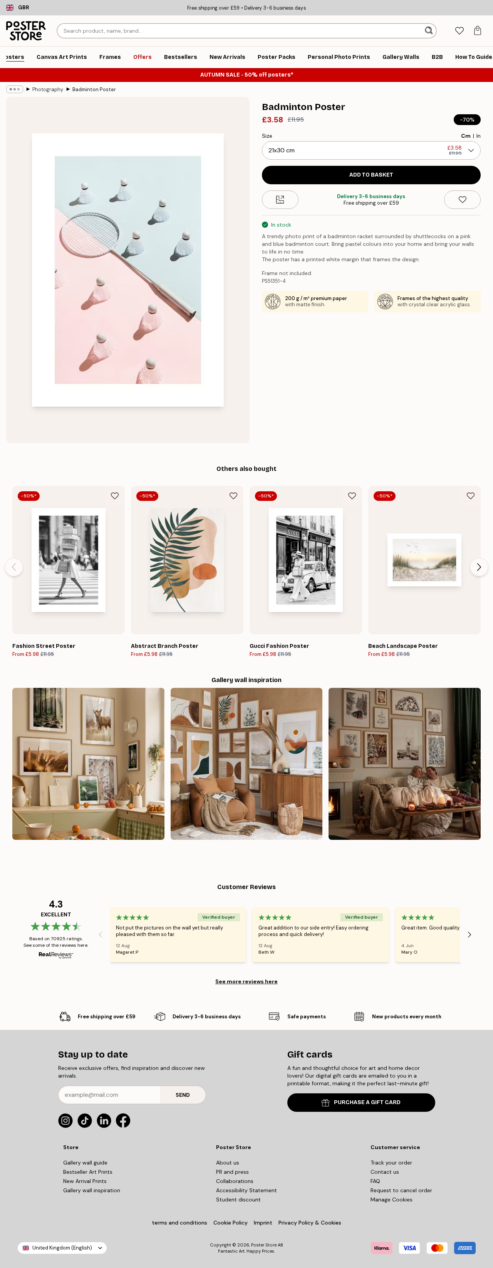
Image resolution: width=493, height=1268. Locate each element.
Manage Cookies (392, 1199)
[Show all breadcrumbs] (14, 89)
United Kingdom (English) (62, 1248)
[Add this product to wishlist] (462, 199)
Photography (47, 89)
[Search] (430, 30)
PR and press (232, 1171)
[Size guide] (280, 199)
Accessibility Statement (246, 1190)
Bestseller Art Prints (87, 1171)
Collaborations (234, 1181)
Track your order (391, 1162)
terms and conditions (179, 1222)
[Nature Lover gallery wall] (88, 764)
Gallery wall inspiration (91, 1190)
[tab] (459, 31)
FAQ (375, 1181)
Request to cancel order (401, 1190)
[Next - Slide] (479, 567)
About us (227, 1162)
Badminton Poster (94, 89)
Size (267, 135)
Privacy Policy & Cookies (309, 1222)
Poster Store (264, 1245)
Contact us (385, 1171)
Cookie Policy (230, 1222)
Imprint (263, 1222)
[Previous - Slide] (14, 567)
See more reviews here (246, 981)
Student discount (238, 1199)
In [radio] (478, 135)
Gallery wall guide (85, 1162)
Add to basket (371, 175)
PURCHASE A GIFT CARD (367, 1102)
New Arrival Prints (85, 1181)
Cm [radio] (466, 135)
